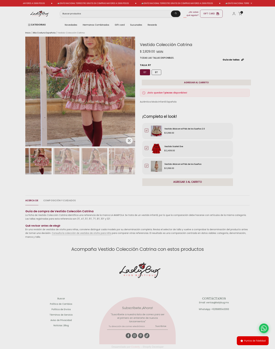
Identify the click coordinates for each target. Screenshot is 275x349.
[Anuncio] (80, 3)
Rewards (152, 24)
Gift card (120, 24)
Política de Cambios (61, 304)
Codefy (136, 347)
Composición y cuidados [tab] (59, 200)
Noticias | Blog (61, 325)
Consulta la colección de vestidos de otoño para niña (81, 233)
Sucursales (136, 24)
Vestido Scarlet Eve (173, 146)
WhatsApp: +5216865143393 (214, 309)
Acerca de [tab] (31, 200)
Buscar (61, 298)
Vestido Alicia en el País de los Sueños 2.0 (184, 128)
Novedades (71, 24)
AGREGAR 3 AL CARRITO (187, 182)
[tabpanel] (137, 222)
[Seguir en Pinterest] (140, 335)
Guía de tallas (231, 59)
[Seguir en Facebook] (128, 335)
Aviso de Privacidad (61, 320)
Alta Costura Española (44, 33)
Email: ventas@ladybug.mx (214, 302)
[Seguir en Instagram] (134, 335)
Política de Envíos (61, 309)
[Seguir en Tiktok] (147, 335)
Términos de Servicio (61, 314)
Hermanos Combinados (96, 24)
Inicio (28, 33)
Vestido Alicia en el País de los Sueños (182, 164)
